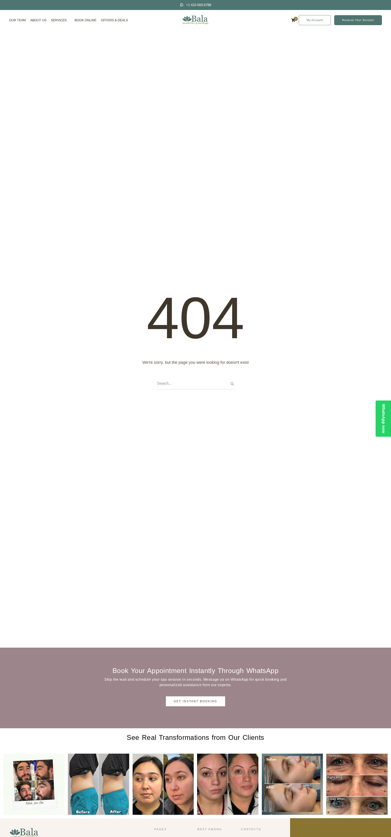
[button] (69, 20)
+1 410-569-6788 (198, 5)
